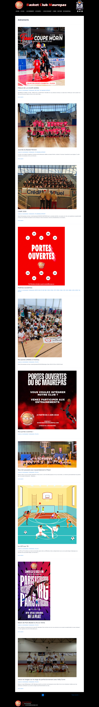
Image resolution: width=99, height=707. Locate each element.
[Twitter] (80, 11)
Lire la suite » (21, 97)
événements (31, 90)
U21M (73, 290)
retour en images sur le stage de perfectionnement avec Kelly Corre (41, 679)
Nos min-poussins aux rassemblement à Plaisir (34, 470)
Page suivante (75, 694)
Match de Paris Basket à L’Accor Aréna (31, 623)
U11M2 (51, 290)
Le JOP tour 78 (23, 546)
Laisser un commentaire (23, 90)
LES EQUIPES (38, 11)
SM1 (36, 90)
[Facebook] (77, 11)
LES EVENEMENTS (30, 11)
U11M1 (48, 290)
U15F (64, 290)
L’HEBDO (54, 11)
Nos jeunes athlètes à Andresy (28, 360)
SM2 (38, 90)
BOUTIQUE (59, 11)
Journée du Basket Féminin (27, 150)
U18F (67, 290)
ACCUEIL (17, 11)
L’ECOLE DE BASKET (47, 11)
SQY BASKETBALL (67, 11)
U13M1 (57, 290)
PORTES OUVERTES (25, 288)
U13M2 (61, 290)
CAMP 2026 (22, 211)
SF (41, 290)
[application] (24, 11)
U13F (55, 290)
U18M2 (69, 290)
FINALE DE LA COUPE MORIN (28, 88)
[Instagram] (82, 11)
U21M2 (76, 290)
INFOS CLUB (37, 290)
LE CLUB (22, 11)
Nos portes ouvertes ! (25, 432)
